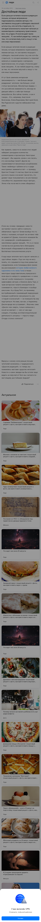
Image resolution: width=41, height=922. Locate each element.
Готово (20, 918)
